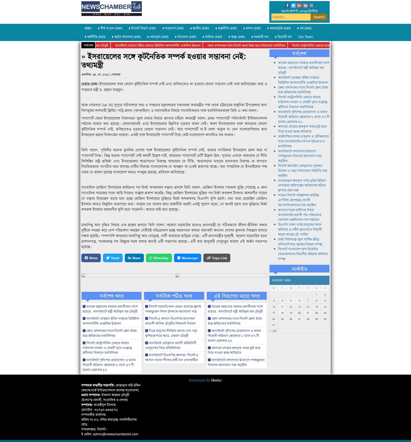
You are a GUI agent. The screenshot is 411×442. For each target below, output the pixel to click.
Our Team (305, 36)
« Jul (273, 330)
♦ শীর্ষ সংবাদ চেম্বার (110, 28)
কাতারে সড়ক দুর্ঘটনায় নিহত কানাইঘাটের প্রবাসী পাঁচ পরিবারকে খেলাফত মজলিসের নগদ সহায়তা (300, 214)
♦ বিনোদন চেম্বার (185, 36)
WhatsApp (161, 258)
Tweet (115, 258)
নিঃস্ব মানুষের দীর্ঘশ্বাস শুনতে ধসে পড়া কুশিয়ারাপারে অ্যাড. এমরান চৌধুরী (171, 333)
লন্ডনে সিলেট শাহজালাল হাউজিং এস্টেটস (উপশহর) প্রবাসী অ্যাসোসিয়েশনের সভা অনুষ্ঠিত (298, 199)
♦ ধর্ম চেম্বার (304, 28)
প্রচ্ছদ (88, 28)
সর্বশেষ (299, 53)
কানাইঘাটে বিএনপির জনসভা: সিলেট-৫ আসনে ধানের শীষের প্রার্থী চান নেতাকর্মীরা (172, 357)
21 (308, 312)
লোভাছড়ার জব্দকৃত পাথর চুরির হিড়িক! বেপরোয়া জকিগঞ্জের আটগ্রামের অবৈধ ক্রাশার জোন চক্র (302, 185)
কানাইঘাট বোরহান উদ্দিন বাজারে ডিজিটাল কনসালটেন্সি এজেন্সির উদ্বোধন (149, 45)
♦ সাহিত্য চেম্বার (212, 36)
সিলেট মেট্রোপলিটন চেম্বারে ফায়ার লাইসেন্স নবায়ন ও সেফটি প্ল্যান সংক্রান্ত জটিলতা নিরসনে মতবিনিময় (107, 347)
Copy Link (219, 258)
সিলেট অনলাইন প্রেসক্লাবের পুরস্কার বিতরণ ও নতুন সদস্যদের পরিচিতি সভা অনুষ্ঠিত (302, 170)
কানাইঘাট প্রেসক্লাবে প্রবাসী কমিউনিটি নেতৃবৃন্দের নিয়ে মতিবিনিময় (170, 345)
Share (93, 258)
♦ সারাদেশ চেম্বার (173, 28)
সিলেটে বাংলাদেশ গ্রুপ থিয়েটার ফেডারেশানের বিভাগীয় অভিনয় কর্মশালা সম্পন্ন (303, 253)
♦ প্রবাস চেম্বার (252, 28)
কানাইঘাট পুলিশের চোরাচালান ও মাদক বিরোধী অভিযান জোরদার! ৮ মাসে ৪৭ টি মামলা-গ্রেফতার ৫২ (109, 364)
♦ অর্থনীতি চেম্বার (95, 36)
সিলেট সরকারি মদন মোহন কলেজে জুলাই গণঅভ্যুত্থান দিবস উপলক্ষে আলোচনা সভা (173, 309)
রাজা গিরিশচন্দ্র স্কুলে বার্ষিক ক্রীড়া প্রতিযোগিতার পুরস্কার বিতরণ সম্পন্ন (300, 242)
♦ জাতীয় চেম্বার (199, 28)
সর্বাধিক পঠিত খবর (174, 295)
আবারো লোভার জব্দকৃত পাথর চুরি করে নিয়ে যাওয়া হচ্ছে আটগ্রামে (234, 350)
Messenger (190, 258)
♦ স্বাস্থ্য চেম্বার (236, 36)
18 (282, 312)
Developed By (205, 380)
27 (299, 319)
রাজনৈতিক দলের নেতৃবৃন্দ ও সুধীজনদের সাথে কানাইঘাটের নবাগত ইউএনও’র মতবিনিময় (303, 141)
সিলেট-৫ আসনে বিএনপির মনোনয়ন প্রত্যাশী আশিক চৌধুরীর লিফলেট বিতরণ (170, 321)
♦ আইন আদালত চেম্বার (126, 36)
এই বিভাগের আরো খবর (237, 295)
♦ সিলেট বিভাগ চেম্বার (142, 28)
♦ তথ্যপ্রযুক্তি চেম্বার (279, 28)
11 (282, 306)
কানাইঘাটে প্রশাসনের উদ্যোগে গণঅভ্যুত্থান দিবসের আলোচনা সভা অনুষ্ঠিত (236, 362)
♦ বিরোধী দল (283, 36)
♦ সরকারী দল (259, 36)
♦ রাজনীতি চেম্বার (226, 28)
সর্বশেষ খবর (112, 295)
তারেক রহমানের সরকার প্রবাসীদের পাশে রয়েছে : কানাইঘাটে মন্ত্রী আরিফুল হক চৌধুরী (110, 309)
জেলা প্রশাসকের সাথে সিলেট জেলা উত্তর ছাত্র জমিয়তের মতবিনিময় (238, 45)
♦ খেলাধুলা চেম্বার (157, 36)
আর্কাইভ (299, 268)
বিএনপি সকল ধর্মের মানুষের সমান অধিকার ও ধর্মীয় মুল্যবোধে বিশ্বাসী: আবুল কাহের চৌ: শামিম (300, 229)
